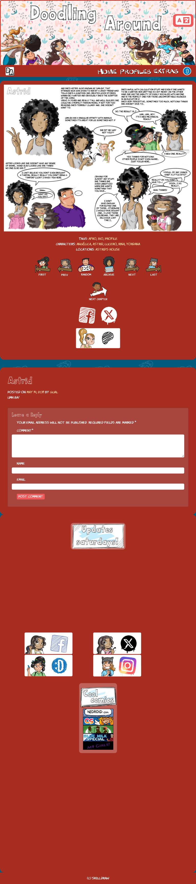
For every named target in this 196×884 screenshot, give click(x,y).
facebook (39, 643)
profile (111, 238)
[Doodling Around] (42, 266)
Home (107, 71)
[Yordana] (64, 266)
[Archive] (109, 266)
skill (39, 665)
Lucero (111, 244)
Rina (121, 244)
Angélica (84, 244)
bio (100, 238)
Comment (24, 430)
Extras (167, 71)
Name (21, 463)
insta (108, 665)
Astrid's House (107, 249)
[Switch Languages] (183, 20)
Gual (54, 392)
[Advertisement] (98, 591)
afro (92, 238)
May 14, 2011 (35, 392)
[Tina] (132, 266)
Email (21, 479)
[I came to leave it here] (153, 266)
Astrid (98, 244)
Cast (135, 71)
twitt (108, 643)
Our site (187, 71)
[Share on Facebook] (87, 315)
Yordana (133, 244)
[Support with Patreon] (98, 338)
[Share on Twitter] (109, 315)
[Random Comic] (86, 266)
